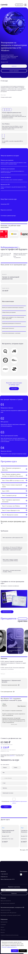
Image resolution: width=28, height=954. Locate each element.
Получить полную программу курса (13, 521)
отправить (6, 806)
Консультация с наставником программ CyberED (11, 915)
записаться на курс (7, 611)
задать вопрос (14, 388)
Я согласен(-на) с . (14, 802)
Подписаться (14, 893)
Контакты (3, 932)
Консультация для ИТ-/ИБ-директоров (8, 912)
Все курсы (23, 849)
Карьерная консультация (5, 910)
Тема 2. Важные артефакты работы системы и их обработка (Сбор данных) (12, 475)
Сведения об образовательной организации (9, 935)
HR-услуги (3, 929)
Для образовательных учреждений (8, 903)
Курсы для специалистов (6, 900)
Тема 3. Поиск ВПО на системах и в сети (13, 480)
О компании (3, 924)
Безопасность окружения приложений (10, 685)
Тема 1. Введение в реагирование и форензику (11, 469)
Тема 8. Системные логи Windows (11, 506)
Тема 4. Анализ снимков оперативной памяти (12, 485)
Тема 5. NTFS (5, 491)
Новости (2, 927)
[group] (10, 836)
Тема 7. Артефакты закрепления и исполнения (11, 500)
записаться (14, 66)
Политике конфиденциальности (9, 947)
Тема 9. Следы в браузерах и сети (11, 510)
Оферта (2, 939)
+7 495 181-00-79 (4, 874)
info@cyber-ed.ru (4, 876)
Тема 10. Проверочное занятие (10, 514)
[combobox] (2, 778)
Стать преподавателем (7, 691)
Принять (15, 950)
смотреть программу (14, 70)
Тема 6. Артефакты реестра (9, 495)
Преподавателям (4, 921)
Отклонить (22, 950)
